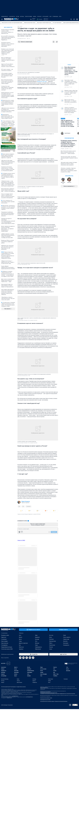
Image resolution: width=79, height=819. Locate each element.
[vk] (23, 573)
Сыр (23, 502)
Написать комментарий (26, 41)
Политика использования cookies (46, 613)
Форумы (22, 16)
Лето (36, 556)
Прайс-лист (3, 552)
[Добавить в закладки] (53, 42)
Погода (17, 16)
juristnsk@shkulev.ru (29, 612)
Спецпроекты (66, 560)
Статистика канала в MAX (7, 564)
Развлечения (52, 560)
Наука (36, 560)
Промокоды (55, 16)
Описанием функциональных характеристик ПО (48, 608)
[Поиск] (71, 19)
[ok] (26, 573)
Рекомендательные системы (45, 615)
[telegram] (20, 573)
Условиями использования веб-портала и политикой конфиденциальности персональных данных (57, 609)
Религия (51, 562)
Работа (50, 558)
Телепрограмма (28, 16)
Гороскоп (39, 16)
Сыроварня (28, 502)
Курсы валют (46, 16)
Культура (37, 554)
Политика (51, 554)
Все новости (8, 27)
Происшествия (52, 556)
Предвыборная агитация (6, 562)
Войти (22, 528)
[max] (30, 573)
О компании (4, 554)
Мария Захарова (25, 497)
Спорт (64, 550)
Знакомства (12, 16)
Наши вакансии (4, 558)
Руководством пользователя (45, 607)
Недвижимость (4, 16)
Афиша (34, 16)
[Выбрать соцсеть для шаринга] (57, 42)
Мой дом (37, 558)
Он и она (51, 550)
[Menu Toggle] (1, 19)
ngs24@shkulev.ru (15, 611)
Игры (60, 16)
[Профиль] (77, 19)
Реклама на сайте (5, 550)
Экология (65, 556)
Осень (50, 552)
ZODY (50, 16)
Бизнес (20, 552)
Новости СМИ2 (21, 536)
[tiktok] (33, 573)
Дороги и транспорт (23, 558)
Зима (36, 550)
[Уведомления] (74, 19)
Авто (20, 550)
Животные (21, 562)
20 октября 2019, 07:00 (22, 38)
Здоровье (21, 564)
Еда (19, 502)
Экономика (65, 558)
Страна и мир (66, 554)
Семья (50, 564)
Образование (38, 564)
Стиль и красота (66, 552)
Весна (20, 554)
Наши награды (4, 556)
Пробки (39, 19)
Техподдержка (4, 560)
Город (20, 556)
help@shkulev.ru (9, 613)
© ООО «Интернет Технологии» (7, 620)
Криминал (37, 552)
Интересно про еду (41, 81)
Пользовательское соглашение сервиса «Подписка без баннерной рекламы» (53, 616)
